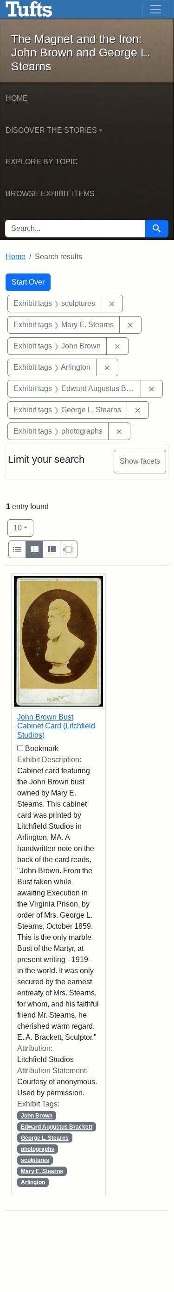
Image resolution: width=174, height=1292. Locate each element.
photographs (37, 1149)
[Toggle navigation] (155, 9)
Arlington (33, 1182)
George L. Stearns (45, 1138)
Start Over (28, 282)
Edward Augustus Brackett (56, 1127)
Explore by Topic (42, 162)
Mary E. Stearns (42, 1171)
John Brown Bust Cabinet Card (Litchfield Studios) (56, 726)
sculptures (35, 1160)
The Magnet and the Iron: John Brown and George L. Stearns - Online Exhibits (29, 9)
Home (17, 98)
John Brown (36, 1115)
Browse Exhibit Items (50, 194)
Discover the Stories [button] (51, 130)
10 (23, 527)
